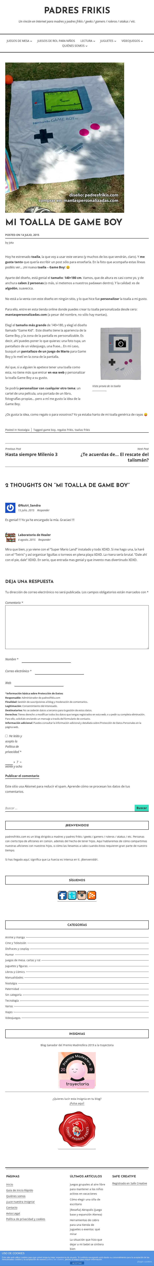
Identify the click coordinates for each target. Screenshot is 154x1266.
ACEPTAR (77, 1263)
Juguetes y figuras (16, 966)
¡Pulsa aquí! (77, 1103)
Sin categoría (13, 994)
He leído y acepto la (13, 744)
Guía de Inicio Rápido (19, 1190)
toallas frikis (82, 430)
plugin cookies (144, 1261)
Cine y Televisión (15, 943)
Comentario (14, 603)
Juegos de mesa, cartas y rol (22, 960)
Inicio (9, 1184)
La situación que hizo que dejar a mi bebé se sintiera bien (87, 1244)
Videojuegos (131, 41)
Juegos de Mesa (18, 41)
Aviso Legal (13, 1213)
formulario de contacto (77, 718)
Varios (9, 1006)
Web (8, 683)
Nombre (11, 659)
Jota (11, 242)
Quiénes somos (73, 46)
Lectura (86, 41)
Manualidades (14, 977)
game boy (49, 430)
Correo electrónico (18, 671)
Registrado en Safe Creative (129, 1183)
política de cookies (55, 1259)
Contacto (11, 1207)
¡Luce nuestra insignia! (20, 1201)
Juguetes (106, 41)
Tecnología (12, 1000)
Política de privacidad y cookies (25, 1219)
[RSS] (92, 899)
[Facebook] (62, 899)
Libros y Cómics (15, 972)
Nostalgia (23, 430)
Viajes (9, 1012)
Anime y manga (15, 937)
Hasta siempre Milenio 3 (31, 452)
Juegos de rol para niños (56, 41)
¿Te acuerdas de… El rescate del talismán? (115, 455)
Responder (43, 510)
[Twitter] (72, 899)
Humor (9, 954)
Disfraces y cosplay (17, 948)
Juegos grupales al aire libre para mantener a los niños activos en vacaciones (87, 1189)
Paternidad (12, 989)
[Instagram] (82, 899)
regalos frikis (65, 430)
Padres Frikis (77, 11)
